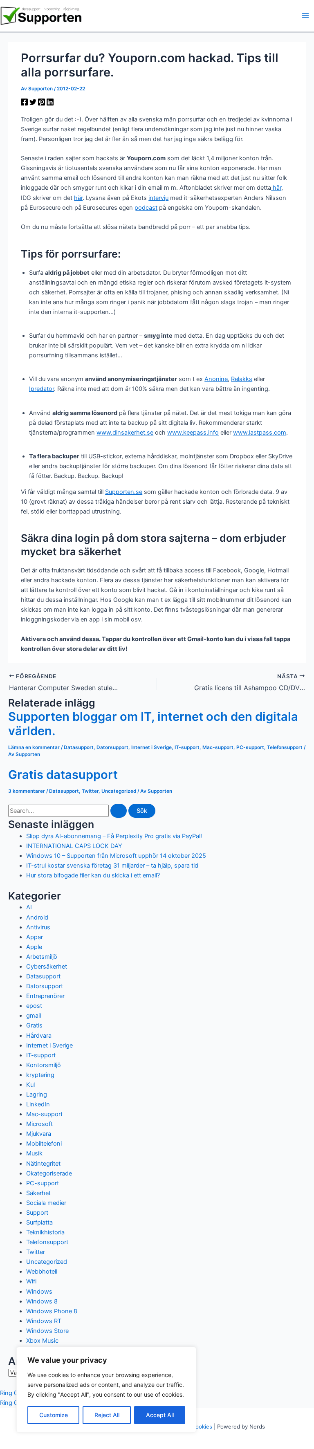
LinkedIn (38, 1104)
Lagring (36, 1094)
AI (29, 907)
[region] (106, 1390)
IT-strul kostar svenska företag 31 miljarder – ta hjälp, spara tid (112, 865)
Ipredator (41, 389)
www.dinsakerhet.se (124, 432)
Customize (53, 1414)
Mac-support (217, 747)
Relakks (241, 379)
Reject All (106, 1414)
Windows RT (43, 1321)
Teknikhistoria (45, 1232)
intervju (158, 198)
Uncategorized (118, 791)
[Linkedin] (50, 103)
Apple (34, 947)
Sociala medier (46, 1203)
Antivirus (38, 927)
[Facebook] (24, 103)
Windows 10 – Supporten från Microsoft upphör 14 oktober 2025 (116, 855)
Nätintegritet (43, 1163)
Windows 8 (42, 1301)
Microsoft (39, 1124)
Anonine (216, 379)
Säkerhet (38, 1193)
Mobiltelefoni (44, 1143)
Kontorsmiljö (43, 1065)
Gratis (34, 1025)
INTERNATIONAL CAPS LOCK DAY (74, 846)
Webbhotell (41, 1271)
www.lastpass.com (259, 432)
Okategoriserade (49, 1173)
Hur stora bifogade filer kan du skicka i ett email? (93, 875)
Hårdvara (39, 1035)
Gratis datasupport (63, 774)
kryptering (40, 1075)
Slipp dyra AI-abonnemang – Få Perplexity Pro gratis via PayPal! (114, 836)
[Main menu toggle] (305, 15)
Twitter (90, 791)
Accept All (160, 1414)
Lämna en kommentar (34, 747)
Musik (34, 1153)
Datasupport (79, 747)
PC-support (250, 747)
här (276, 187)
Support (37, 1212)
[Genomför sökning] (118, 811)
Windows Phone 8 (51, 1311)
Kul (30, 1084)
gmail (33, 1015)
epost (34, 1005)
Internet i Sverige (151, 747)
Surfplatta (39, 1222)
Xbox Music (42, 1340)
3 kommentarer (26, 791)
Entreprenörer (45, 996)
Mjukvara (38, 1133)
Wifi (31, 1281)
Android (37, 917)
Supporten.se (123, 492)
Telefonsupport (285, 747)
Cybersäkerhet (46, 966)
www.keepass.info (193, 432)
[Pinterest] (41, 103)
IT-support (187, 747)
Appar (34, 937)
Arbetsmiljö (41, 956)
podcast (146, 207)
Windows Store (47, 1331)
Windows (39, 1291)
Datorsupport (112, 747)
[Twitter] (32, 103)
